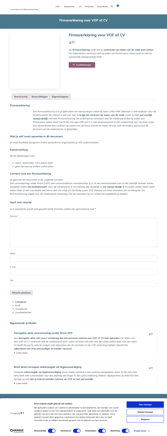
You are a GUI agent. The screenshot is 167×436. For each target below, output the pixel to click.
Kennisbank (102, 6)
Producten (89, 6)
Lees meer (22, 352)
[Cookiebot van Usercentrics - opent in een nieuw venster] (16, 431)
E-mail (13, 267)
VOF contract (122, 111)
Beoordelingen (40, 96)
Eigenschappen (60, 96)
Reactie (14, 216)
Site (12, 280)
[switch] (76, 431)
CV (80, 6)
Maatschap (69, 6)
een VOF (79, 122)
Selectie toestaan (145, 412)
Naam (12, 253)
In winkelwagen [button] (83, 65)
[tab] (21, 96)
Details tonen (140, 431)
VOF (57, 6)
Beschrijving (20, 96)
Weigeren (145, 419)
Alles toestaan (145, 404)
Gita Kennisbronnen (30, 9)
